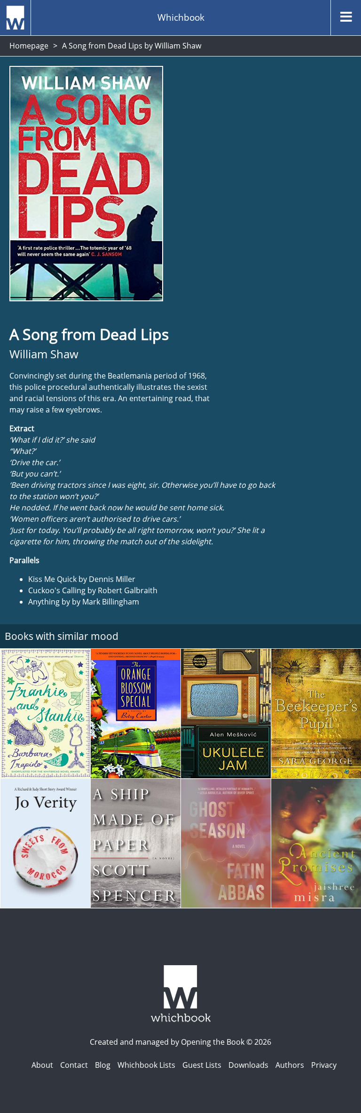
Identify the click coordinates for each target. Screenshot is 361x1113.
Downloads (248, 1065)
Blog (102, 1065)
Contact (74, 1065)
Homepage (28, 45)
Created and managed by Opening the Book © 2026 (180, 1042)
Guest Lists (201, 1065)
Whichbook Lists (146, 1065)
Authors (289, 1065)
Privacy (324, 1065)
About (42, 1065)
